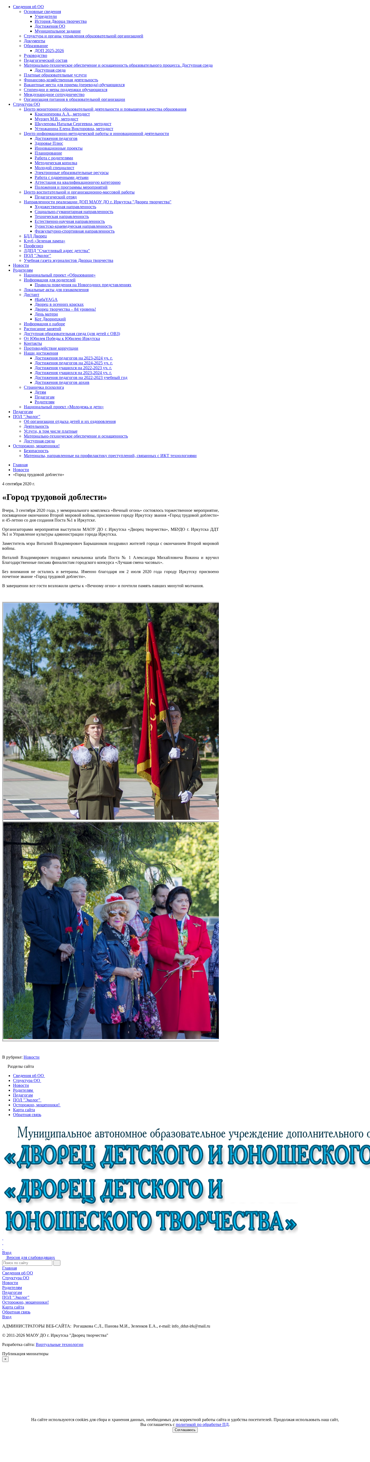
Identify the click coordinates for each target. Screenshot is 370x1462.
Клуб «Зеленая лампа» (44, 241)
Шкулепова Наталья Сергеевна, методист (73, 123)
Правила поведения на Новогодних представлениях (83, 284)
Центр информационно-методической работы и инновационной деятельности (96, 133)
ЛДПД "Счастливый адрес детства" (57, 250)
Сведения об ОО (28, 6)
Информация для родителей (50, 280)
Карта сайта (13, 1307)
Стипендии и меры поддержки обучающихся (65, 89)
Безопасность (36, 450)
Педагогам (44, 397)
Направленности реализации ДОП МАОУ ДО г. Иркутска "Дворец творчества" (97, 202)
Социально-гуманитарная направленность (74, 211)
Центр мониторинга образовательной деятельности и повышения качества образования (105, 109)
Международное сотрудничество (54, 94)
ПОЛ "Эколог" (37, 255)
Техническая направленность (62, 216)
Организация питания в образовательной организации (74, 99)
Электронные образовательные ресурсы (72, 172)
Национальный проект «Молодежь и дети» (64, 406)
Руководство (35, 55)
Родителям (23, 270)
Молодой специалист (54, 167)
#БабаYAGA (46, 299)
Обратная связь (16, 1312)
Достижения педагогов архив (62, 382)
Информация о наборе (44, 324)
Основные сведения (42, 11)
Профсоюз (33, 245)
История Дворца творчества (61, 21)
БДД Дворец (35, 236)
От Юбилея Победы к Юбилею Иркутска (62, 338)
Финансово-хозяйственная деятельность (61, 80)
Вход (6, 1252)
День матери (46, 314)
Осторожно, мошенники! (36, 446)
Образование (36, 45)
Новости (21, 265)
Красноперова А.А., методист (62, 114)
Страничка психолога (44, 387)
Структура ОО (26, 104)
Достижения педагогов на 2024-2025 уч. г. (74, 363)
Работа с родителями (54, 158)
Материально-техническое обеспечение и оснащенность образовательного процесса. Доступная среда (118, 65)
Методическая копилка (56, 162)
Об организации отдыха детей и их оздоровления (70, 421)
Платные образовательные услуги (55, 75)
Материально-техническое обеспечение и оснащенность (76, 436)
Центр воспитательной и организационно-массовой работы (79, 192)
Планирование (48, 153)
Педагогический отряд (56, 197)
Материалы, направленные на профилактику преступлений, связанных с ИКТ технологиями (110, 455)
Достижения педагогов (56, 138)
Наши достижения (41, 353)
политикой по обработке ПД (202, 1424)
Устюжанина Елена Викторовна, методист (74, 128)
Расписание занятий (42, 328)
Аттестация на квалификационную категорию (78, 182)
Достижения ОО (50, 26)
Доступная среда (50, 70)
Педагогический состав (45, 60)
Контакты (33, 343)
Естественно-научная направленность (70, 221)
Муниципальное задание (58, 31)
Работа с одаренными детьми (62, 177)
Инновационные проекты (59, 148)
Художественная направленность (65, 206)
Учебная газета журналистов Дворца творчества (68, 260)
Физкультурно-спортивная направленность (75, 231)
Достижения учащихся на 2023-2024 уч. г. (73, 372)
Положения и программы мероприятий (71, 187)
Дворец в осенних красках (59, 304)
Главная (9, 1268)
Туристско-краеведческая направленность (73, 226)
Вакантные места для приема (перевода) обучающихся (74, 84)
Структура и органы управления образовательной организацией (83, 36)
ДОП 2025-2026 (49, 50)
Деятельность (36, 426)
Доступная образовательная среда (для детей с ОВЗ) (72, 333)
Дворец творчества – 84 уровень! (65, 309)
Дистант (31, 294)
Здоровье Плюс (49, 143)
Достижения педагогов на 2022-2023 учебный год (81, 377)
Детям (40, 392)
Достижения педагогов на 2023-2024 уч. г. (74, 358)
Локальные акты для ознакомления (56, 289)
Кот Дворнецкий (50, 319)
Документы (34, 40)
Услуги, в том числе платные (50, 431)
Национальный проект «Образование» (60, 275)
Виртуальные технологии (59, 1344)
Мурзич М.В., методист (56, 119)
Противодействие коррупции (51, 348)
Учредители (46, 16)
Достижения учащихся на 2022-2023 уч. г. (73, 367)
